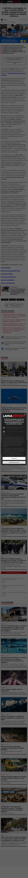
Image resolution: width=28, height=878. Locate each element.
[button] (14, 435)
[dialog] (14, 439)
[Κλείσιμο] (25, 414)
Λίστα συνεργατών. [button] (11, 446)
